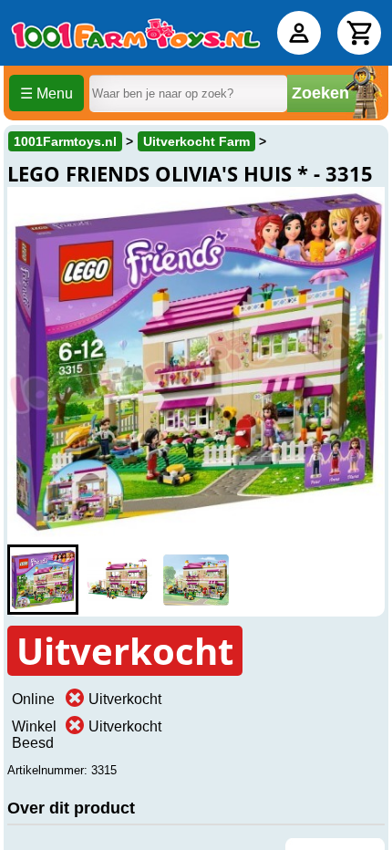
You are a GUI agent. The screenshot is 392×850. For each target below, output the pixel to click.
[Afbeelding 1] (42, 579)
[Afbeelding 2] (119, 579)
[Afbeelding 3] (196, 579)
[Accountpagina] (299, 33)
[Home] (136, 33)
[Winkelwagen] (359, 33)
